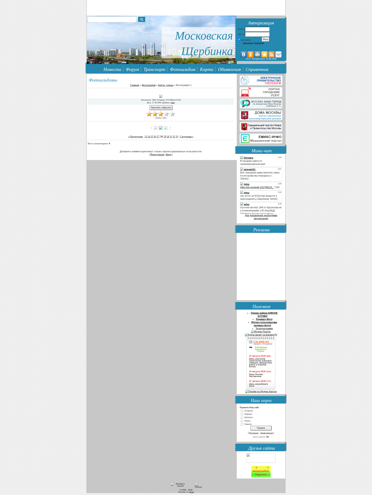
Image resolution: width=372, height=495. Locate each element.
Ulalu (173, 103)
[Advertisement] (261, 267)
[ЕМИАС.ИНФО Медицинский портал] (261, 137)
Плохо (247, 421)
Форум (132, 69)
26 (155, 136)
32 (174, 136)
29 (165, 136)
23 (146, 136)
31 (171, 136)
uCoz (191, 492)
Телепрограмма (264, 328)
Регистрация (259, 43)
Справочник (257, 69)
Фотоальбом (182, 69)
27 (158, 136)
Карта (206, 69)
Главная (134, 85)
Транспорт (154, 69)
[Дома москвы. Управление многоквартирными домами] (261, 114)
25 (152, 136)
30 (168, 136)
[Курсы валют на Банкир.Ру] (261, 334)
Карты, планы (165, 85)
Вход (168, 154)
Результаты (253, 433)
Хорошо (248, 414)
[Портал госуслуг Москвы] (261, 91)
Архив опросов (266, 433)
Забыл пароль (248, 43)
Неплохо (248, 417)
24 (149, 136)
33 (177, 136)
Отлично (248, 411)
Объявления (229, 69)
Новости (112, 69)
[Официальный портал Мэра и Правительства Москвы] (261, 126)
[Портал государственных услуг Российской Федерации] (261, 79)
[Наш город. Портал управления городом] (261, 103)
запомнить (246, 40)
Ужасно (248, 424)
